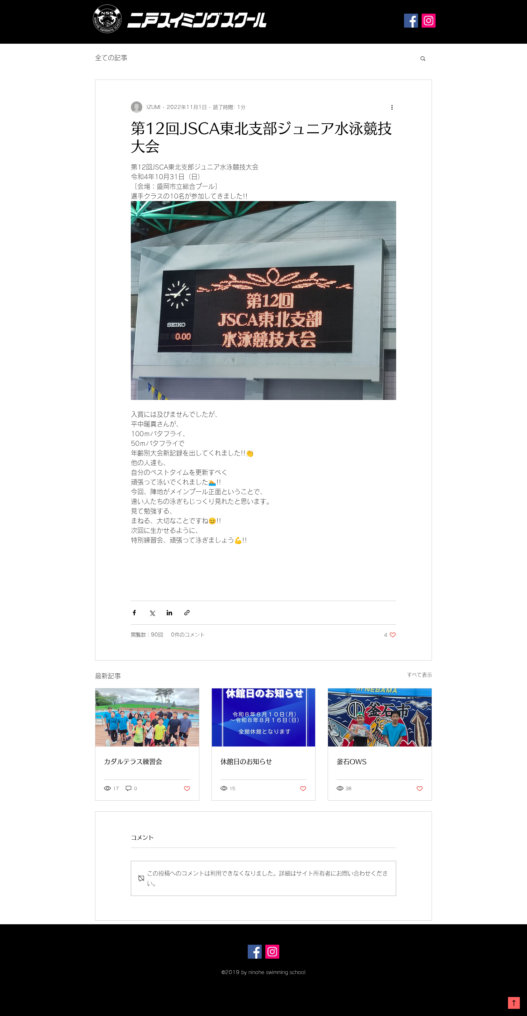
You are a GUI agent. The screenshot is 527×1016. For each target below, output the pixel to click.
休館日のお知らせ (246, 761)
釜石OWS (351, 761)
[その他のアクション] (392, 107)
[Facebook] (411, 21)
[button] (422, 58)
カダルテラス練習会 (133, 761)
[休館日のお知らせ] (263, 717)
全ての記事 (111, 57)
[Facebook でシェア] (134, 612)
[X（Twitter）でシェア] (151, 612)
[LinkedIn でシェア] (169, 612)
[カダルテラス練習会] (147, 717)
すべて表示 (419, 674)
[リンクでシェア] (187, 612)
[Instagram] (429, 21)
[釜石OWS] (380, 717)
